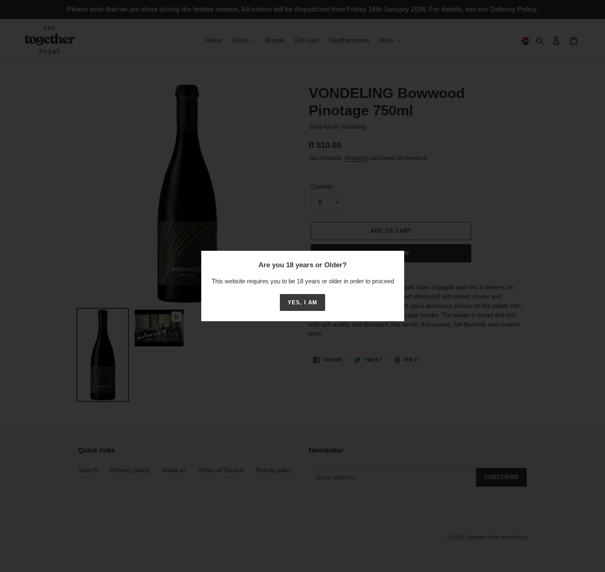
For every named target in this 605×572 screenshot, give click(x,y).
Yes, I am (302, 302)
